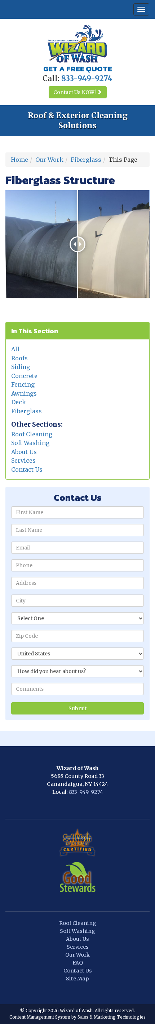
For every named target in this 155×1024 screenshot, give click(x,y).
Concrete (24, 375)
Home (19, 159)
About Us (24, 451)
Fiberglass (86, 159)
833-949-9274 (86, 792)
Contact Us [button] (74, 92)
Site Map (77, 978)
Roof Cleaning (31, 434)
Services (23, 460)
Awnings (24, 393)
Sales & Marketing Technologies (112, 1017)
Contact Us (27, 469)
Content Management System (39, 1017)
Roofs (19, 358)
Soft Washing (30, 442)
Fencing (23, 384)
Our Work (49, 159)
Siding (20, 366)
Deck (18, 402)
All (15, 349)
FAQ (77, 963)
